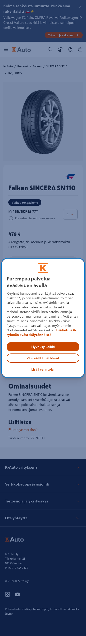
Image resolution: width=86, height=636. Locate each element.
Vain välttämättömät (43, 358)
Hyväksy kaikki (43, 346)
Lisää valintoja (42, 369)
